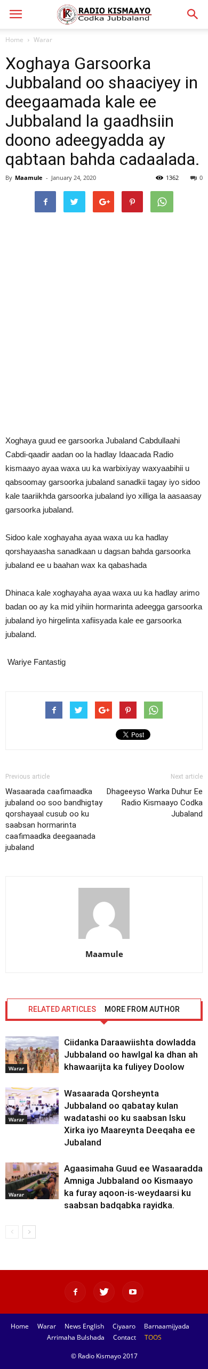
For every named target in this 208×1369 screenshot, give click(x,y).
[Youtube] (132, 1291)
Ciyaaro (124, 1326)
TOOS (153, 1337)
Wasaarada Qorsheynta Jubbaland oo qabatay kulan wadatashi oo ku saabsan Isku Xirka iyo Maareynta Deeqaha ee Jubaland (129, 1118)
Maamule (29, 178)
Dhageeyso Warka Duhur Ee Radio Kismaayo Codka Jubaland (155, 803)
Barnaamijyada (166, 1326)
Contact (124, 1337)
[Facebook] (75, 1291)
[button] (193, 14)
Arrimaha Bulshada (76, 1337)
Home (14, 39)
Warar (43, 39)
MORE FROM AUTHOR (142, 1009)
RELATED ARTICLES (62, 1009)
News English (84, 1326)
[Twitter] (104, 1291)
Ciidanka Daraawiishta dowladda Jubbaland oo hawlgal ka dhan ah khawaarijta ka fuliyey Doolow (131, 1054)
